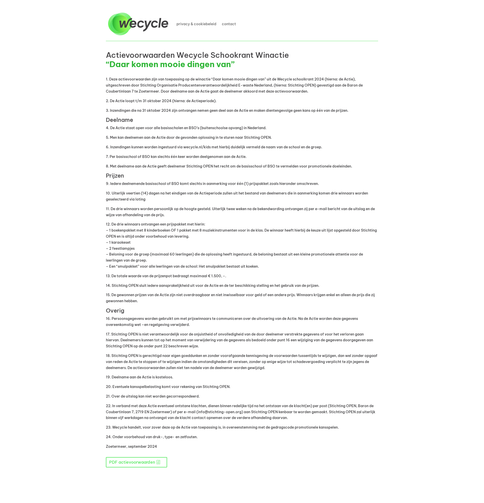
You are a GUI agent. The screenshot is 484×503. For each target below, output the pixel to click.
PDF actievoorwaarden (132, 462)
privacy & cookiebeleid (196, 24)
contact (229, 24)
